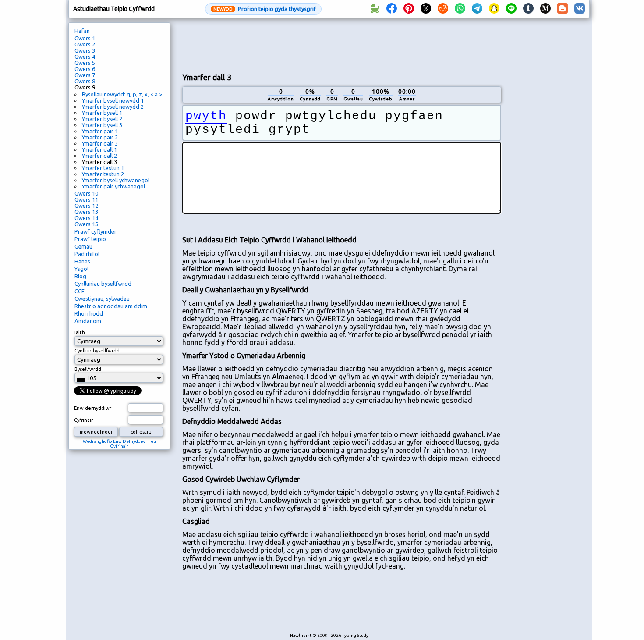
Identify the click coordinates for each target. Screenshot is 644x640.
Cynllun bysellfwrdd (97, 350)
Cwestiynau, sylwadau (102, 298)
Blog (80, 276)
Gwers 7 (84, 75)
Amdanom (87, 321)
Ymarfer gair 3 (100, 143)
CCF (79, 291)
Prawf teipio (90, 239)
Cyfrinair (83, 420)
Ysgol (81, 269)
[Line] (511, 8)
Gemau (83, 246)
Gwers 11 (86, 199)
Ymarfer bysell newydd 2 (113, 106)
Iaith (79, 332)
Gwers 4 (84, 56)
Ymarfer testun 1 (103, 168)
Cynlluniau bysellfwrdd (102, 284)
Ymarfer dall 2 (99, 156)
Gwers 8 (84, 81)
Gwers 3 (84, 50)
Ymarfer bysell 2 (102, 119)
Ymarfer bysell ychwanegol (115, 180)
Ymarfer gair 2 (100, 137)
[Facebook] (391, 8)
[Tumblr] (528, 8)
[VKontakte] (579, 8)
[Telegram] (477, 8)
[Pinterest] (408, 8)
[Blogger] (562, 8)
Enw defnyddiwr (92, 408)
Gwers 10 (86, 193)
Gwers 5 (84, 63)
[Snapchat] (494, 8)
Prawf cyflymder (95, 231)
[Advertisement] (341, 44)
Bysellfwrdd (87, 369)
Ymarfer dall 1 (99, 149)
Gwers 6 (84, 69)
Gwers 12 (86, 206)
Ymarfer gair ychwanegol (113, 186)
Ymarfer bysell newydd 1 (113, 100)
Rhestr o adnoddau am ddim (110, 306)
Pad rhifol (86, 254)
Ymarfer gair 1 (100, 131)
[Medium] (545, 8)
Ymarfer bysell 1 (102, 113)
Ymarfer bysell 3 (102, 125)
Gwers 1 (84, 38)
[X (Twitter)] (426, 8)
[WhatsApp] (460, 8)
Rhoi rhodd (88, 313)
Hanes (82, 261)
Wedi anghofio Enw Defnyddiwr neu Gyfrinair (119, 443)
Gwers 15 (86, 224)
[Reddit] (443, 8)
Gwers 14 (86, 218)
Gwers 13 (86, 212)
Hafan (82, 31)
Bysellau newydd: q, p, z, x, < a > (122, 94)
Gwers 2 (84, 44)
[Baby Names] (374, 8)
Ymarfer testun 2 (103, 174)
